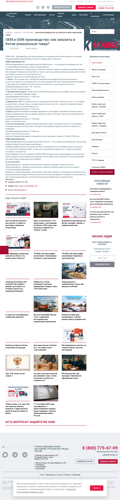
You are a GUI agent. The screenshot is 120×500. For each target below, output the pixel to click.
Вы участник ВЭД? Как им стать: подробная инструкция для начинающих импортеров (45, 318)
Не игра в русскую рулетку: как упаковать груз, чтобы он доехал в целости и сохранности (46, 377)
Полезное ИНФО (98, 167)
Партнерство (51, 475)
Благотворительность (100, 90)
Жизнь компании (98, 70)
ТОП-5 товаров (98, 160)
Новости (17, 32)
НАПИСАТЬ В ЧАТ (62, 7)
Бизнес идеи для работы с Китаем (99, 105)
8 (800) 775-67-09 (105, 8)
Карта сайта (111, 482)
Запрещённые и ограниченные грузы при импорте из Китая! (73, 284)
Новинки (95, 146)
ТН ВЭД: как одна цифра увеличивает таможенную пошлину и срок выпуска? (45, 256)
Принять (96, 488)
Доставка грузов (13, 15)
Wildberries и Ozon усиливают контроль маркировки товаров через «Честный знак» (45, 285)
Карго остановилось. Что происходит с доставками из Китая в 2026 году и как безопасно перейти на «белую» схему (45, 225)
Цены (74, 15)
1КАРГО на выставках (101, 83)
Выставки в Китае (99, 133)
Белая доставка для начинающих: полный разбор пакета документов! (74, 317)
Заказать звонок (86, 7)
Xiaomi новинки (98, 97)
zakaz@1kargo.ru (20, 190)
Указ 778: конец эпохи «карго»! (15, 374)
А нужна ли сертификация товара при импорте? (17, 316)
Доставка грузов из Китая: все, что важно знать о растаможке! (45, 347)
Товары (28, 15)
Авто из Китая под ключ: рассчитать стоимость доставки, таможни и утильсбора (16, 224)
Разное (95, 153)
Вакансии (76, 475)
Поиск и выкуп (61, 15)
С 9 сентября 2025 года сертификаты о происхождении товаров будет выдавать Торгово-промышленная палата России (45, 410)
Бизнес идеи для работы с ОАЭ (98, 115)
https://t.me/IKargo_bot (28, 186)
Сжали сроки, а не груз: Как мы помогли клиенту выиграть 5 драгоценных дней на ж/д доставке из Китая (18, 408)
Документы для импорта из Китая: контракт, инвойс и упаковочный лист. (74, 223)
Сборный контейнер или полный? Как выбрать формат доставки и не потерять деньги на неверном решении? (16, 286)
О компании (95, 15)
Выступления (97, 140)
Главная (9, 32)
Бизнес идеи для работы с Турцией (99, 124)
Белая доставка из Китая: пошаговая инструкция (17, 346)
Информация (108, 15)
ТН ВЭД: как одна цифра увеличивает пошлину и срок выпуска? (72, 256)
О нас (42, 475)
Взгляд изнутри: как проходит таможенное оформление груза (71, 375)
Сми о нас (96, 76)
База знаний (28, 32)
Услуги (52, 15)
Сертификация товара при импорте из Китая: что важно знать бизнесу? (17, 256)
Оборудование (40, 15)
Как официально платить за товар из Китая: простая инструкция (74, 347)
